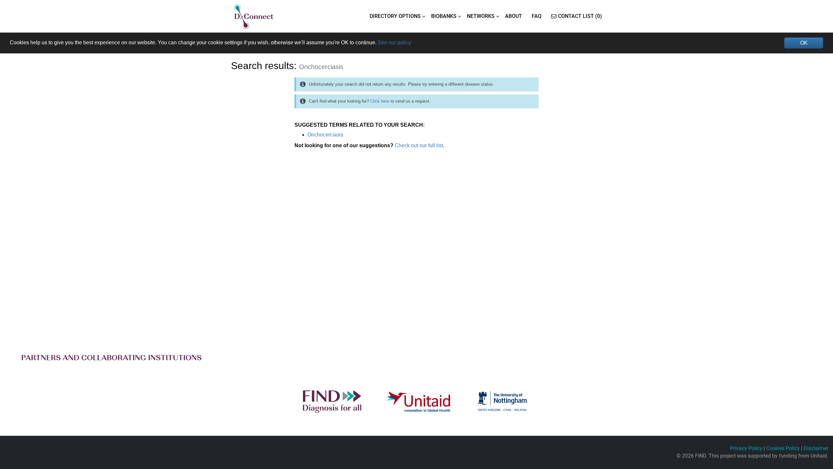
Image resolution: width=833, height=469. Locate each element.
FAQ (536, 16)
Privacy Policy (746, 448)
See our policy (394, 42)
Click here (379, 101)
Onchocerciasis (325, 134)
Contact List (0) (580, 16)
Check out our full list (419, 145)
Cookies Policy (783, 448)
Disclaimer (816, 448)
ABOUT (513, 16)
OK (804, 43)
